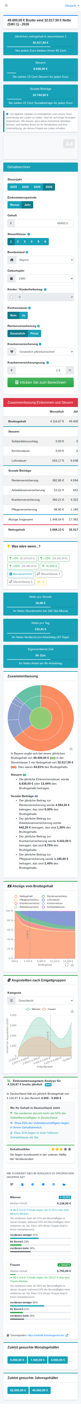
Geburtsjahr (15, 270)
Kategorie (14, 992)
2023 (13, 187)
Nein (13, 315)
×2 (43, 581)
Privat (34, 333)
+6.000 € (51, 566)
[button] (6, 6)
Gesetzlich (17, 333)
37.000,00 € (62, 1390)
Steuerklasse (17, 234)
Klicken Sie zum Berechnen (43, 382)
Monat (14, 204)
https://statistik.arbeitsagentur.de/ (46, 1335)
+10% (55, 558)
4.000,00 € (58, 1360)
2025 (37, 187)
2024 (25, 187)
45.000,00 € (40, 1390)
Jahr (27, 204)
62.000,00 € (18, 1390)
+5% (23, 558)
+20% (24, 566)
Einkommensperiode (22, 197)
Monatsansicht (22, 574)
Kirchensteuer (17, 307)
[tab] (12, 1184)
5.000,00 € (17, 1360)
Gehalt (12, 215)
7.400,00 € (38, 1360)
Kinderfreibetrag (31, 289)
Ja (23, 315)
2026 (49, 187)
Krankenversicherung (22, 344)
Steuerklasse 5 (23, 581)
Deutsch (71, 5)
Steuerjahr (14, 179)
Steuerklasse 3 (50, 574)
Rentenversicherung (21, 326)
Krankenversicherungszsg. (26, 362)
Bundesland (16, 252)
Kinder (12, 289)
